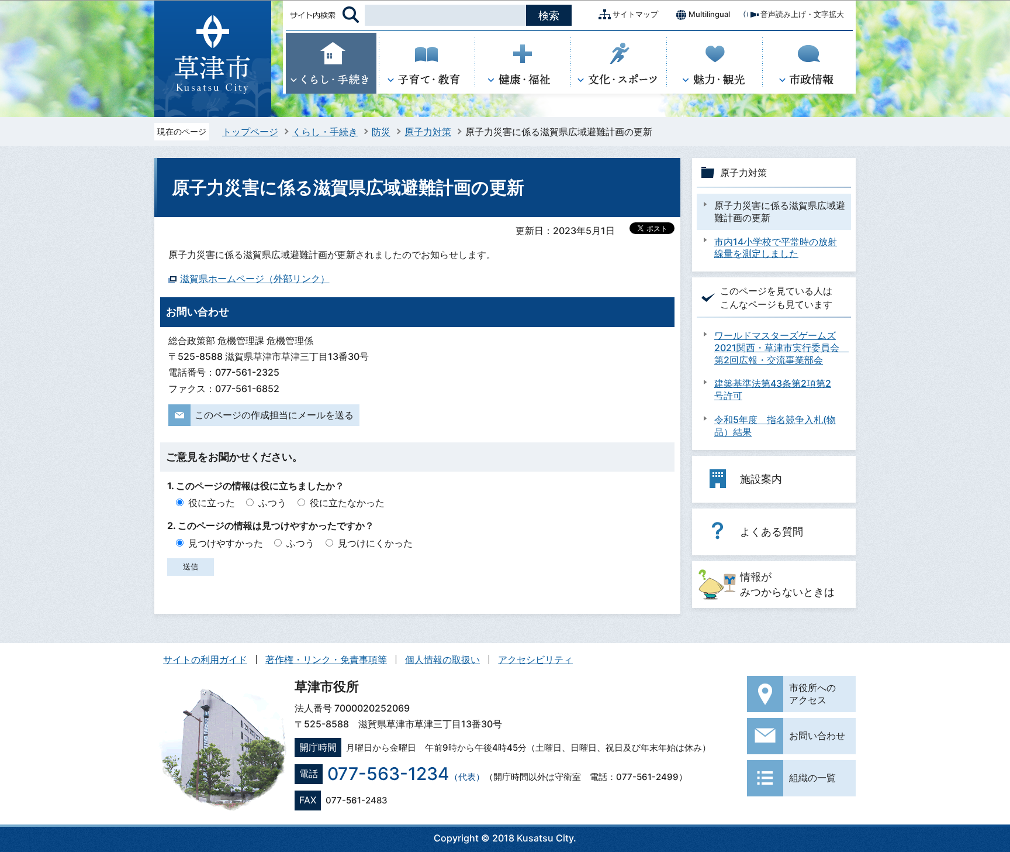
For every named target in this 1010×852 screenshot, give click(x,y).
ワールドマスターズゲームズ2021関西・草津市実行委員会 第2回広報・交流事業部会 (779, 347)
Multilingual (709, 14)
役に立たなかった (347, 503)
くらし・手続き (325, 132)
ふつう (272, 503)
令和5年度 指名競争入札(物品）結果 (775, 426)
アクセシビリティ (535, 659)
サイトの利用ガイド (205, 659)
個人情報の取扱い (442, 659)
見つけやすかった (225, 543)
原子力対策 (427, 132)
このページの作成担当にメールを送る (274, 415)
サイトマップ (635, 14)
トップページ (250, 132)
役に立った (211, 503)
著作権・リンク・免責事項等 (326, 659)
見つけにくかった (375, 543)
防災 (381, 132)
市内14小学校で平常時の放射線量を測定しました (775, 248)
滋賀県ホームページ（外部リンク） (255, 278)
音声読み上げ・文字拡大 (802, 14)
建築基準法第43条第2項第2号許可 (772, 389)
